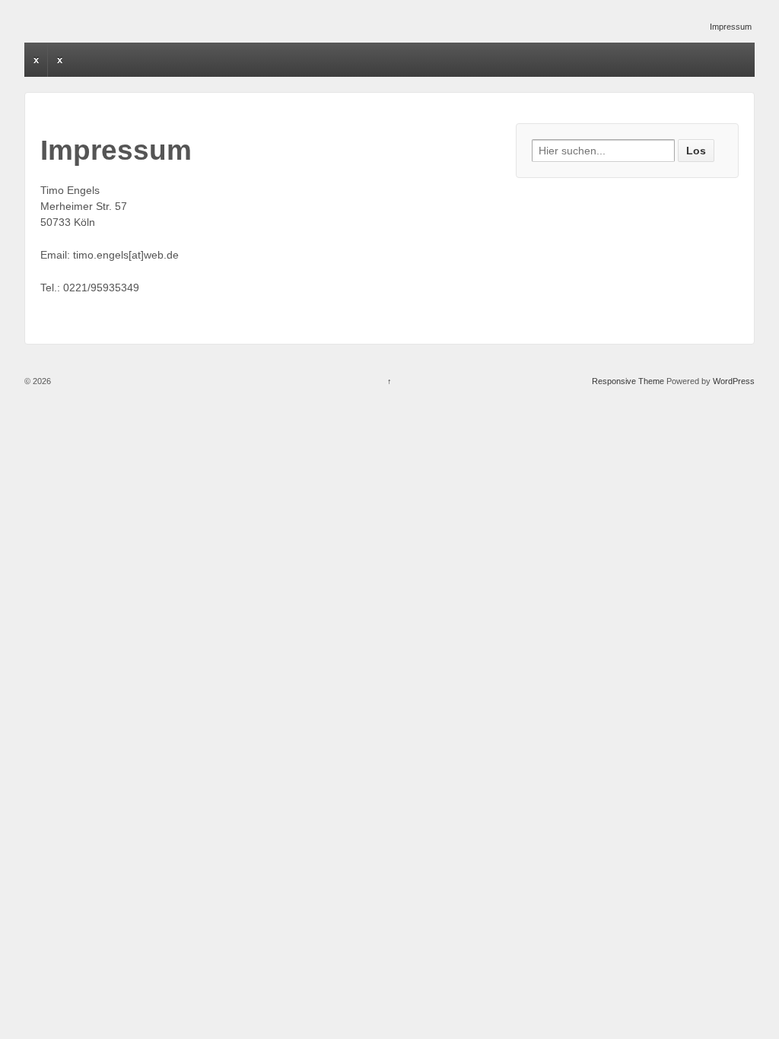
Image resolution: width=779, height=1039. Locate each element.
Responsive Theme (628, 381)
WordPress (734, 381)
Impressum (731, 26)
